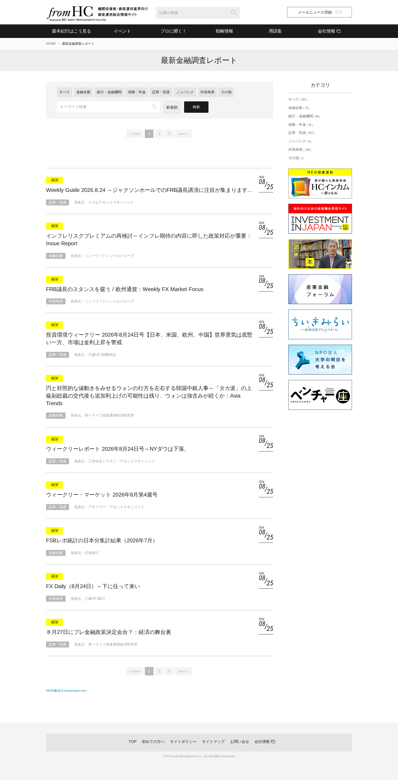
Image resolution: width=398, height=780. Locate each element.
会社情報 (262, 741)
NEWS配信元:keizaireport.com (66, 690)
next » (183, 133)
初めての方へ (153, 741)
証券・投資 (161, 92)
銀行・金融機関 (109, 92)
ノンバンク (185, 92)
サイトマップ (213, 741)
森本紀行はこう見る (71, 31)
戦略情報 (224, 31)
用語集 (275, 31)
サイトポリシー (183, 741)
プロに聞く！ (174, 31)
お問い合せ (239, 741)
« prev (134, 133)
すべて (64, 92)
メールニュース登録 (315, 12)
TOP (132, 741)
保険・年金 (137, 92)
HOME (51, 44)
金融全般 (83, 92)
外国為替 (207, 92)
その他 (226, 92)
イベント (122, 31)
